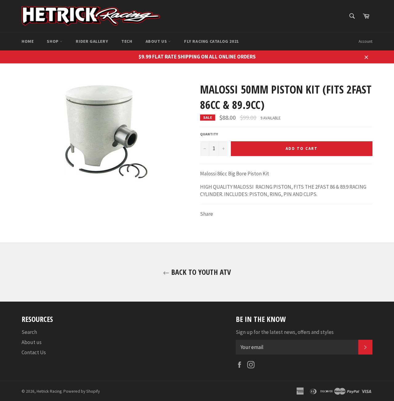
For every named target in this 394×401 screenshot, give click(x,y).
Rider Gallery (92, 41)
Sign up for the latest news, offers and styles (285, 332)
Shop (53, 41)
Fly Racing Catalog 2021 (211, 41)
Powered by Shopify (81, 391)
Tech (126, 41)
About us (157, 41)
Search (29, 332)
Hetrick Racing (49, 391)
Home (28, 41)
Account (365, 41)
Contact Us (34, 352)
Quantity (209, 134)
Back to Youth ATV (200, 272)
